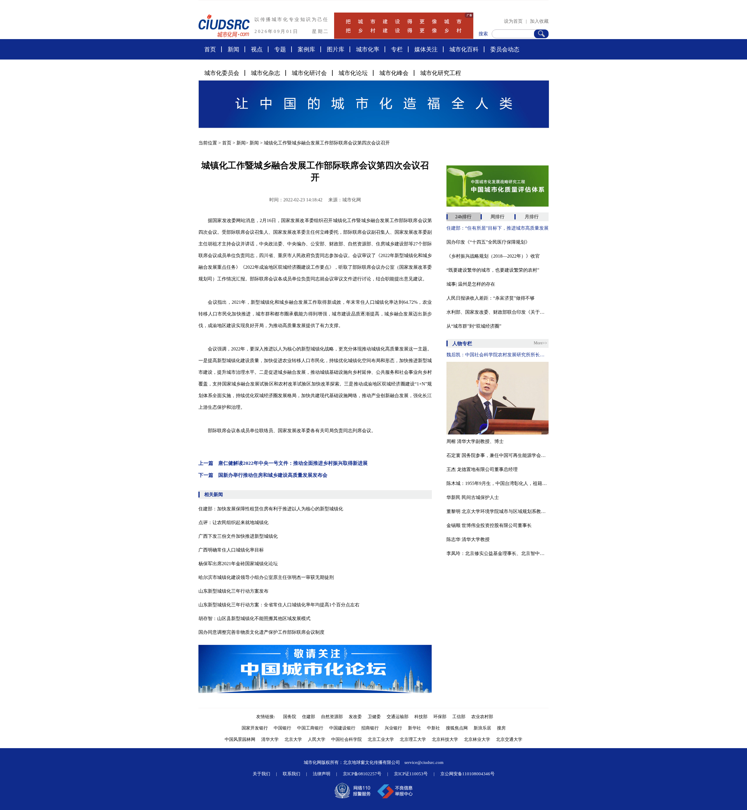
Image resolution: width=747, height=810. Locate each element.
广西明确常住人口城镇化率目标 (231, 549)
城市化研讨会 (309, 73)
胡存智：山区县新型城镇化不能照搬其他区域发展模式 (254, 618)
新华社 (414, 728)
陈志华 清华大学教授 (468, 539)
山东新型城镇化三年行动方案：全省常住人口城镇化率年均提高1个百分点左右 (278, 604)
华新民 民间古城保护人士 (472, 497)
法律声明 (321, 773)
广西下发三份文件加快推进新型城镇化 (238, 536)
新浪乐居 (482, 728)
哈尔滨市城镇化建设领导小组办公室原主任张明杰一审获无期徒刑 (266, 577)
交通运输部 (398, 716)
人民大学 (316, 739)
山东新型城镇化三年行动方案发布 (233, 591)
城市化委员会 (221, 73)
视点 (257, 49)
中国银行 (282, 728)
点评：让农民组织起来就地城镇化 (233, 522)
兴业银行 (393, 728)
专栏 (397, 49)
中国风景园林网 (240, 739)
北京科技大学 (445, 739)
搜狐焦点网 (457, 728)
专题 (280, 49)
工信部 (458, 716)
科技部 (420, 716)
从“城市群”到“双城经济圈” (473, 326)
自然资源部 (332, 716)
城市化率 (367, 49)
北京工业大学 (381, 739)
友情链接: (266, 716)
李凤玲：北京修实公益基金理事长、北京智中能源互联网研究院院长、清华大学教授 (497, 553)
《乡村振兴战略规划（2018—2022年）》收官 (493, 256)
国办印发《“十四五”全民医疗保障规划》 (488, 242)
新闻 (233, 49)
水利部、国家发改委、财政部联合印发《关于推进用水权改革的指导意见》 (497, 312)
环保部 (439, 716)
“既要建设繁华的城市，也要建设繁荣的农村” (492, 270)
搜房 (501, 728)
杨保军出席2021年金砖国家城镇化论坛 (238, 563)
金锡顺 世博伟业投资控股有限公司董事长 (489, 525)
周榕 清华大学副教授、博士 (475, 441)
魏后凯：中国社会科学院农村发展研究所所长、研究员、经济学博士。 (497, 354)
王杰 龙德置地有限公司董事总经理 (482, 469)
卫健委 (374, 716)
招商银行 (370, 728)
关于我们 (261, 773)
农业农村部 (482, 716)
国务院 (289, 716)
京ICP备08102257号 (362, 773)
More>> (540, 343)
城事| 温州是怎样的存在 (470, 284)
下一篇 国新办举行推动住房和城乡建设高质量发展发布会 (262, 475)
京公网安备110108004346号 (467, 773)
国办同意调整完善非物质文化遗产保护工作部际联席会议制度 (261, 632)
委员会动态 (504, 49)
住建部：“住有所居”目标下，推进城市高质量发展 (497, 228)
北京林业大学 (477, 739)
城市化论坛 (353, 73)
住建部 (308, 716)
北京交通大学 (509, 739)
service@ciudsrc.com (424, 762)
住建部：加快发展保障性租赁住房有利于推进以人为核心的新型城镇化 (270, 508)
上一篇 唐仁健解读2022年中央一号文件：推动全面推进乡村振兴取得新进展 (283, 463)
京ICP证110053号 (411, 773)
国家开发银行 (255, 728)
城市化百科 (464, 49)
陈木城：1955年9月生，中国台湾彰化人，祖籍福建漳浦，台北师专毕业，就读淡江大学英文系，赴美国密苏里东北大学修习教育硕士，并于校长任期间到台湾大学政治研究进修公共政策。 (497, 483)
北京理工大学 (413, 739)
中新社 (433, 728)
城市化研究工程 (440, 73)
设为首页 (513, 21)
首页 (210, 49)
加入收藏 (539, 21)
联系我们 (291, 773)
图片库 (335, 49)
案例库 (306, 49)
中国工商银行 (310, 728)
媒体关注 (426, 49)
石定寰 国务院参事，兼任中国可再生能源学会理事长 (497, 455)
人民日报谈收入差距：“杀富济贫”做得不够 (490, 298)
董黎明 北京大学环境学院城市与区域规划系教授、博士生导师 (497, 511)
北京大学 (293, 739)
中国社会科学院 (346, 739)
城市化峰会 (394, 73)
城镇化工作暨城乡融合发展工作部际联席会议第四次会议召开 (327, 142)
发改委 (355, 716)
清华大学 (270, 739)
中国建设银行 (342, 728)
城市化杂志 (265, 73)
